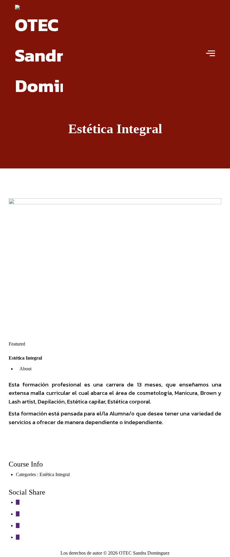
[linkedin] (17, 537)
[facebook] (17, 502)
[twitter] (17, 513)
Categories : (28, 474)
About (25, 368)
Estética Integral (55, 474)
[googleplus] (17, 525)
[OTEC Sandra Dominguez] (39, 53)
